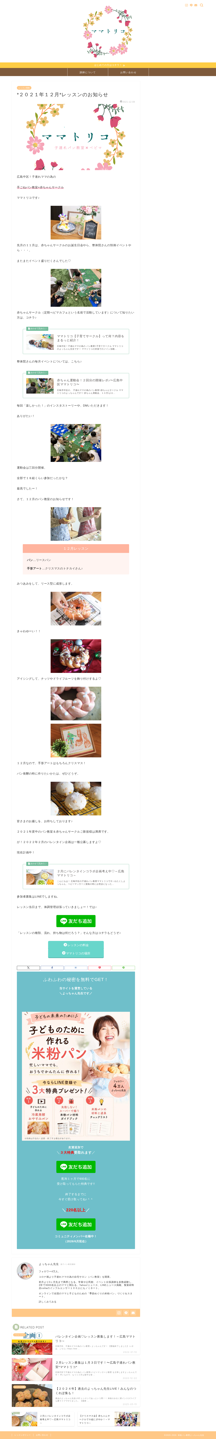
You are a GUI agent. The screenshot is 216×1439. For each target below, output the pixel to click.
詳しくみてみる (48, 1302)
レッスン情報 (24, 88)
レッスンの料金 (80, 945)
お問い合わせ (128, 72)
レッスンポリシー (23, 1435)
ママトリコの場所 (78, 953)
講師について (88, 72)
